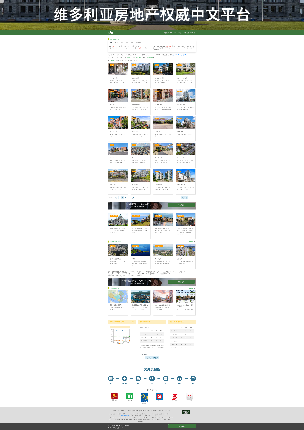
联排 (121, 43)
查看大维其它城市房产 (114, 272)
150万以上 (136, 46)
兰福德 (171, 48)
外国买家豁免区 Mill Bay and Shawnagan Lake (121, 276)
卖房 (175, 33)
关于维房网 (121, 410)
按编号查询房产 (153, 358)
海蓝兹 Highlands (165, 274)
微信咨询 (181, 205)
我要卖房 (135, 410)
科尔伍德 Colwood (130, 274)
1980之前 (145, 48)
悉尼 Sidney (140, 272)
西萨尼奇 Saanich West (128, 272)
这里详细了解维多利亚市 (179, 55)
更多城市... (140, 276)
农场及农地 (188, 232)
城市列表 (192, 33)
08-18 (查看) (174, 347)
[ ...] (174, 48)
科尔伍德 (176, 48)
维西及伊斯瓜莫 (181, 46)
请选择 (114, 48)
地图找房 (138, 43)
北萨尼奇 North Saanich (185, 272)
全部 (111, 43)
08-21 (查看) (174, 337)
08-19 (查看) (174, 344)
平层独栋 (182, 232)
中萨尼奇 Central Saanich (115, 274)
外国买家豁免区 (190, 48)
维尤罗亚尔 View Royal (169, 272)
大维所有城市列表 (145, 410)
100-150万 (130, 46)
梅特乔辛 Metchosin (143, 274)
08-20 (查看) (174, 341)
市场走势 (167, 410)
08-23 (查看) (174, 330)
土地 (132, 43)
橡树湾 (174, 46)
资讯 (171, 33)
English (114, 410)
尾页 (133, 198)
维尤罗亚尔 (189, 46)
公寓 (127, 43)
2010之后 (125, 48)
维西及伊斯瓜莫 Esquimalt (153, 272)
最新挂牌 (185, 228)
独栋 (116, 43)
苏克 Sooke (154, 274)
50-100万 (124, 46)
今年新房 (119, 48)
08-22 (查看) (174, 334)
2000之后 (132, 48)
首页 (116, 198)
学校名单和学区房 (158, 410)
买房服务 (180, 33)
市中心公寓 (184, 230)
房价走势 (186, 33)
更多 (133, 322)
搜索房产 (166, 33)
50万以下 (118, 46)
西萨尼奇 (160, 48)
